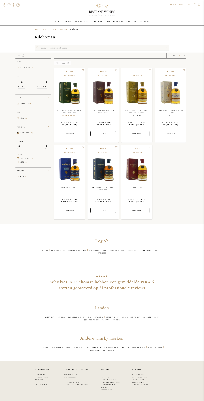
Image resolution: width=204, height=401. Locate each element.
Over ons (144, 22)
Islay (23, 118)
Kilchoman (26, 133)
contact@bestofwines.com (77, 385)
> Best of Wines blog (43, 385)
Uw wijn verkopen (122, 22)
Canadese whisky (76, 317)
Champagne (67, 22)
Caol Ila (125, 347)
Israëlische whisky (131, 317)
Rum (86, 22)
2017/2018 (26, 158)
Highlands (94, 250)
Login (173, 5)
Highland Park (155, 347)
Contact (4, 5)
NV (22, 154)
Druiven (104, 387)
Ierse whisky (112, 317)
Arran (45, 250)
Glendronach (138, 347)
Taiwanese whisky (111, 320)
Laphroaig (95, 350)
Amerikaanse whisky (55, 317)
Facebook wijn (41, 374)
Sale (108, 22)
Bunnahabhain (111, 347)
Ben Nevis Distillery (61, 347)
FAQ (9, 5)
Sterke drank (97, 22)
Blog (135, 22)
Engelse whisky (95, 317)
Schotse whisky (91, 320)
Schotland (26, 104)
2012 (23, 162)
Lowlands (147, 250)
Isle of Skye (133, 250)
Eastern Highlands (77, 250)
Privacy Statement (108, 385)
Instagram (18, 5)
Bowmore (79, 347)
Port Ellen (108, 350)
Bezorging (105, 377)
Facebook (13, 5)
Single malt (26, 67)
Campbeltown (58, 250)
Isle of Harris (117, 250)
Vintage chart (106, 390)
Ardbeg (45, 347)
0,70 (23, 177)
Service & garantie (108, 379)
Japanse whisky (151, 317)
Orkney (158, 250)
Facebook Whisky (42, 377)
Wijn (57, 22)
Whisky (78, 22)
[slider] (22, 82)
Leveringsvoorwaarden (110, 382)
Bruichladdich (94, 347)
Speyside (102, 253)
